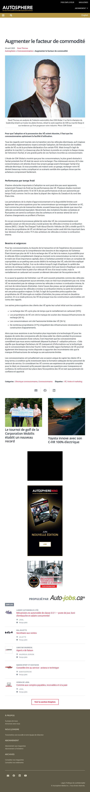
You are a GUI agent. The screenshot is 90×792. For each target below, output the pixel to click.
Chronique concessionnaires (26, 382)
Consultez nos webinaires (14, 763)
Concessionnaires (25, 51)
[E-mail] (8, 776)
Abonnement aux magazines (15, 746)
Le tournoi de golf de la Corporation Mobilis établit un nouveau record (22, 435)
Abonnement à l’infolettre (14, 749)
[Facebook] (14, 776)
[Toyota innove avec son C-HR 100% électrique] (66, 416)
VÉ (65, 382)
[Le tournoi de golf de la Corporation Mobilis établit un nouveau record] (23, 412)
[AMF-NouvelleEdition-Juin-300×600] (45, 555)
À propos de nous (11, 721)
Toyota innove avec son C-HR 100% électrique (65, 440)
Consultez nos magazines (14, 760)
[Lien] (45, 599)
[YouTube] (25, 776)
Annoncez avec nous (12, 724)
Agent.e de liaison (24, 650)
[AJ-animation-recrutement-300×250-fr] (45, 480)
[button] (87, 8)
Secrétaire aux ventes (26, 633)
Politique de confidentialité (75, 783)
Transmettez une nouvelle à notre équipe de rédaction (24, 735)
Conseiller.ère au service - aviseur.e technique (37, 667)
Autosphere (10, 51)
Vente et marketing (74, 382)
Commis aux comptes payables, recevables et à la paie (41, 685)
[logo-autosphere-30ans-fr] (17, 8)
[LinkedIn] (20, 776)
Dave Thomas (22, 48)
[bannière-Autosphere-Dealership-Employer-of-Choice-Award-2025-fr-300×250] (45, 589)
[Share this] (45, 390)
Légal (63, 783)
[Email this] (36, 390)
